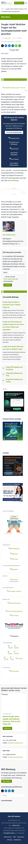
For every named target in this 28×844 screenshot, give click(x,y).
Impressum (20, 837)
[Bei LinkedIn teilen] (9, 45)
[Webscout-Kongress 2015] (14, 554)
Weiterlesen (7, 728)
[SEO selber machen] (14, 591)
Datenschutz (7, 837)
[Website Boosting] (14, 603)
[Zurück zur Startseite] (6, 3)
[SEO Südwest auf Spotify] (17, 647)
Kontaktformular (8, 833)
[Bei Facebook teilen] (6, 45)
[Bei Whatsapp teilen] (16, 45)
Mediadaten (17, 840)
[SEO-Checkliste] (14, 401)
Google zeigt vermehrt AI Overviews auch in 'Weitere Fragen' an (12, 304)
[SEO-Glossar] (14, 671)
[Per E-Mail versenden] (19, 45)
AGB (14, 837)
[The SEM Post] (14, 626)
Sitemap (9, 840)
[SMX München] (14, 548)
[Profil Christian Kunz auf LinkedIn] (17, 653)
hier (19, 244)
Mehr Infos (16, 825)
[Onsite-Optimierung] (14, 524)
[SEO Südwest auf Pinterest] (11, 653)
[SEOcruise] (14, 559)
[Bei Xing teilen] (12, 45)
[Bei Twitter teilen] (2, 45)
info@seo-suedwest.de (15, 743)
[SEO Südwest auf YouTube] (20, 658)
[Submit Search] (25, 795)
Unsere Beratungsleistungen (14, 132)
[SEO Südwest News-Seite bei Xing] (12, 658)
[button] (26, 3)
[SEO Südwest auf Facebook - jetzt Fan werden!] (11, 647)
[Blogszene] (14, 569)
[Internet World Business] (14, 611)
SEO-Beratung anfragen (19, 2)
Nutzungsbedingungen (10, 279)
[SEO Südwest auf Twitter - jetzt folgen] (7, 658)
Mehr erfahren (6, 781)
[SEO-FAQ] (14, 579)
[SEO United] (14, 615)
